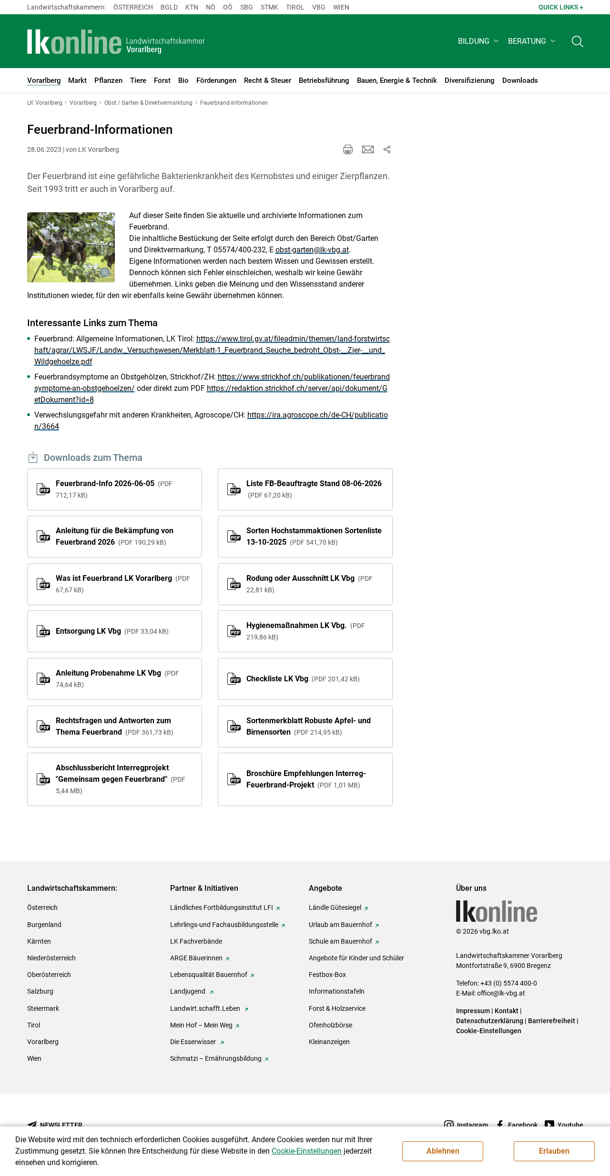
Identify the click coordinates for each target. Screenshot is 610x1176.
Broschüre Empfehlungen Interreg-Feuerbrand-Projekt (306, 779)
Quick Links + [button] (561, 7)
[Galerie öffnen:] (71, 247)
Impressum (473, 1011)
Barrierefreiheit (551, 1021)
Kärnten (39, 941)
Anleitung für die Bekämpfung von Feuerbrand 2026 (114, 536)
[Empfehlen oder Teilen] (387, 149)
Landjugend (188, 991)
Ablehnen (443, 1151)
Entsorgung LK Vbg (111, 631)
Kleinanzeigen (329, 1042)
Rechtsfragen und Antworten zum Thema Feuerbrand (113, 726)
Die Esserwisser (193, 1042)
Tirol (295, 7)
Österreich (133, 7)
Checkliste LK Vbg (301, 678)
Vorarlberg (43, 1042)
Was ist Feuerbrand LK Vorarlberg (123, 584)
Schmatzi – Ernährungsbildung (216, 1058)
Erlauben (554, 1151)
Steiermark (43, 1008)
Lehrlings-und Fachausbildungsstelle (224, 924)
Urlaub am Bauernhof (340, 924)
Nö (210, 7)
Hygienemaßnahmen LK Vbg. (305, 631)
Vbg (318, 7)
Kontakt (506, 1011)
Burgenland (44, 924)
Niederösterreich (51, 958)
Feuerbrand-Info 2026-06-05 (114, 489)
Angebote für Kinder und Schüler (356, 958)
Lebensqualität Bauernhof (208, 974)
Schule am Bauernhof (340, 941)
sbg (246, 7)
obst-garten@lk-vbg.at (312, 249)
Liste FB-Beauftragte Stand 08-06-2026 (314, 489)
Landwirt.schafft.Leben (206, 1008)
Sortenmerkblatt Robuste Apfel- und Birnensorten (308, 726)
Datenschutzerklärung (489, 1021)
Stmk (269, 7)
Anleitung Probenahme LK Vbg (117, 678)
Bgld (169, 7)
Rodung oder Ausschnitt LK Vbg (309, 584)
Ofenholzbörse (330, 1025)
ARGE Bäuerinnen (196, 958)
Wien (341, 7)
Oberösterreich (49, 974)
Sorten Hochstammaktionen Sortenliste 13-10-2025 (314, 536)
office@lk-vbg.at (501, 993)
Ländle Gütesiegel (335, 907)
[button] (479, 41)
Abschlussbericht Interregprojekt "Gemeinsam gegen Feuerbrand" (120, 779)
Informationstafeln (337, 991)
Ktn (191, 7)
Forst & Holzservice (337, 1008)
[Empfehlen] (368, 149)
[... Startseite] (116, 41)
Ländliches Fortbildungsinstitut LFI (221, 907)
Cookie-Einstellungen (488, 1031)
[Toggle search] (577, 41)
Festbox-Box (327, 974)
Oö (228, 7)
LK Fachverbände (196, 941)
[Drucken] (348, 149)
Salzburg (40, 991)
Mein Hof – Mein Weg (201, 1025)
